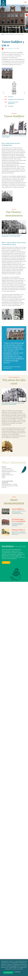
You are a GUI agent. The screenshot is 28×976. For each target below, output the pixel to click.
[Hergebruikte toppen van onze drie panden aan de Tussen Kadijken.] (14, 127)
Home (4, 34)
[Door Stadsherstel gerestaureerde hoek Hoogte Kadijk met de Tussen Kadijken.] (14, 395)
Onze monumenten (10, 34)
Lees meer (14, 966)
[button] (24, 132)
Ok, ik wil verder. (8, 972)
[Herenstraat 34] (4, 92)
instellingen (17, 971)
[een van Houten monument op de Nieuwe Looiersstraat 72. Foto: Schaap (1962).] (14, 227)
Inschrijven (6, 562)
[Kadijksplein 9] (23, 92)
